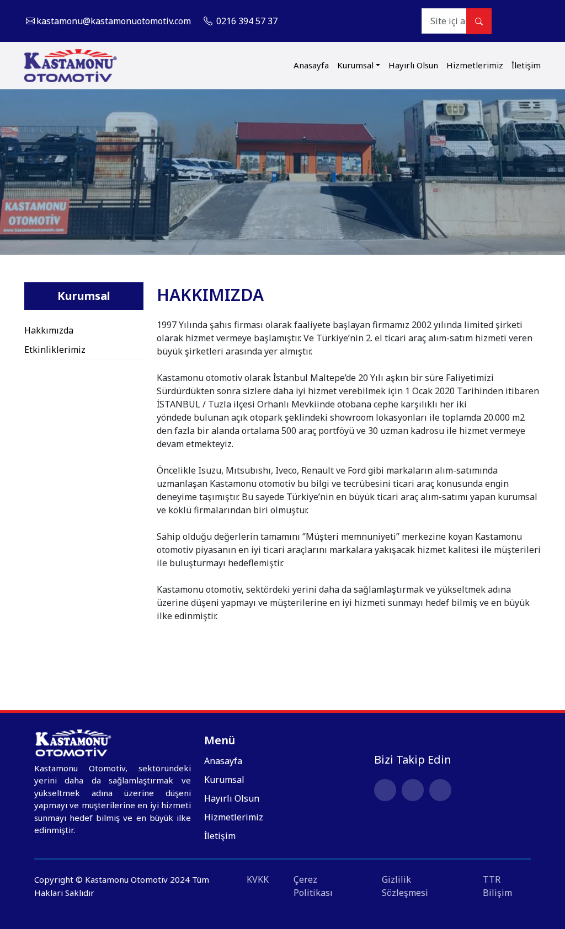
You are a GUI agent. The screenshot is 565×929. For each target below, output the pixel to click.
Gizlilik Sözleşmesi (405, 886)
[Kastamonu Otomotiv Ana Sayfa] (70, 65)
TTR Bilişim (497, 886)
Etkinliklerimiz (55, 349)
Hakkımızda (48, 330)
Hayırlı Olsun (413, 65)
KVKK (258, 879)
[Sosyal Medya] (532, 21)
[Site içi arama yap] (479, 21)
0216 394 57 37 (246, 21)
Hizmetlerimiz (474, 65)
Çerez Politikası (313, 886)
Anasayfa (311, 65)
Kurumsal (355, 65)
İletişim (526, 65)
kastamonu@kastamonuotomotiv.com (113, 21)
